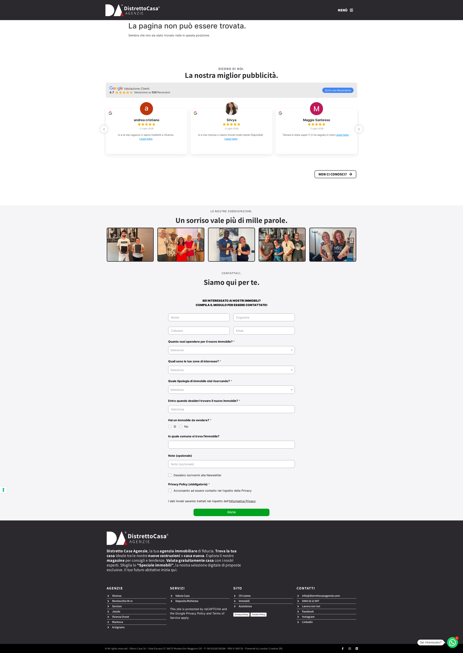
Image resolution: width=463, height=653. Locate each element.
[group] (146, 131)
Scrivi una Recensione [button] (338, 90)
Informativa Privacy (242, 501)
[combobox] (231, 350)
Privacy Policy (195, 613)
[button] (359, 129)
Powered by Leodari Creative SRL (264, 648)
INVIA (231, 512)
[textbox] (230, 370)
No (186, 426)
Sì (175, 426)
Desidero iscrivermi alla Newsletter (197, 475)
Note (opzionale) (180, 455)
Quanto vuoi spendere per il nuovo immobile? (201, 341)
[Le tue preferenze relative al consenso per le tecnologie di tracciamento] (3, 489)
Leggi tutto (151, 138)
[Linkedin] (356, 648)
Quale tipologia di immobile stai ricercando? (200, 381)
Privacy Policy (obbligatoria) (189, 484)
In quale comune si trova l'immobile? (193, 436)
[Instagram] (349, 648)
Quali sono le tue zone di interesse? (194, 361)
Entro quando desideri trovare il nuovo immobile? (204, 401)
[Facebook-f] (342, 648)
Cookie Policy (258, 614)
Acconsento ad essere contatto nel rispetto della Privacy (213, 490)
